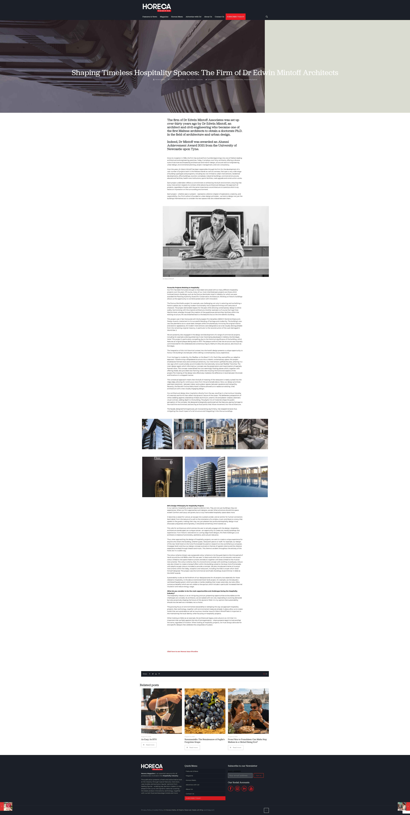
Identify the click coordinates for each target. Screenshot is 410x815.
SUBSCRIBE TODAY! (193, 798)
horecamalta (238, 79)
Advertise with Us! (192, 785)
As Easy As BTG (149, 739)
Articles (192, 79)
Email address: (234, 771)
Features (199, 79)
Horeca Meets (191, 780)
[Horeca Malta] (159, 6)
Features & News (192, 771)
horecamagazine (226, 79)
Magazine (189, 776)
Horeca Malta (160, 79)
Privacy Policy (146, 810)
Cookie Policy (158, 810)
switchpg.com (209, 810)
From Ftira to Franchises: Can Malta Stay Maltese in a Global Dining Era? (247, 740)
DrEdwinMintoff (214, 79)
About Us (189, 789)
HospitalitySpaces (250, 79)
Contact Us (190, 794)
